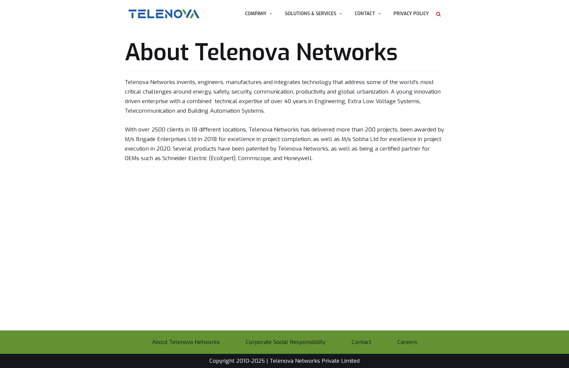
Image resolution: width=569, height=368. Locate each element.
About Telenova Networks (186, 342)
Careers (407, 342)
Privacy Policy (411, 13)
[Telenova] (162, 13)
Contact (361, 342)
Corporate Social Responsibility (285, 342)
